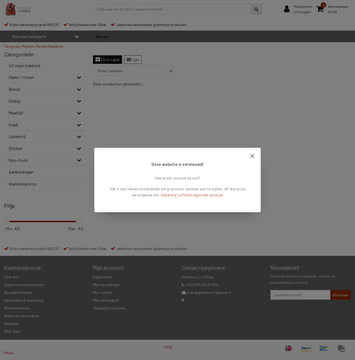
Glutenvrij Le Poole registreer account (192, 194)
